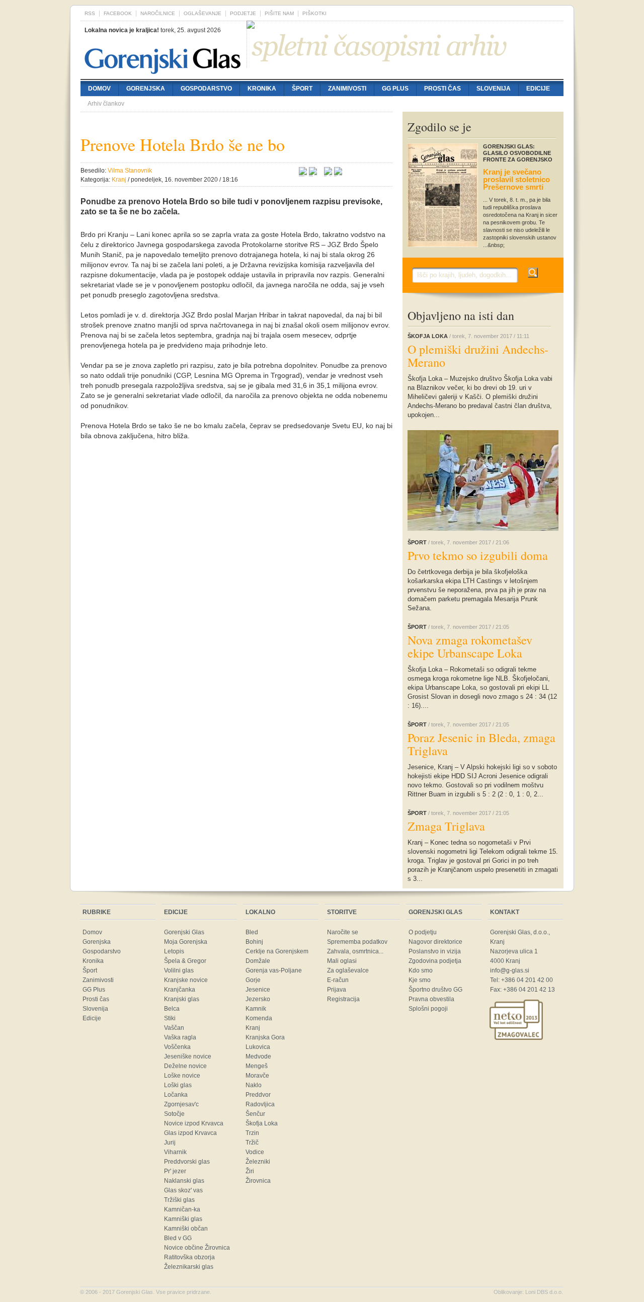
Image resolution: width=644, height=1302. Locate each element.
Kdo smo (421, 970)
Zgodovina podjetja (435, 960)
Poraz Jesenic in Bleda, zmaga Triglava (481, 744)
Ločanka (176, 1094)
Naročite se (342, 932)
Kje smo (420, 980)
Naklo (254, 1085)
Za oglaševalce (348, 970)
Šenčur (255, 1113)
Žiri (250, 1171)
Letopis (174, 951)
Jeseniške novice (187, 1056)
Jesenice (258, 989)
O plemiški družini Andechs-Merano (478, 355)
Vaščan (174, 1027)
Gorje (253, 980)
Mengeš (257, 1066)
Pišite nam (279, 13)
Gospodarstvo (206, 88)
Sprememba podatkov (357, 941)
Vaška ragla (180, 1037)
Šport (302, 88)
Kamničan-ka (182, 1209)
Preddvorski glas (187, 1161)
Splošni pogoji (428, 1008)
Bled (252, 932)
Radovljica (260, 1104)
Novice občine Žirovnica (197, 1247)
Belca (172, 1008)
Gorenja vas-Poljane (274, 970)
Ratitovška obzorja (189, 1257)
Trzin (252, 1132)
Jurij (170, 1142)
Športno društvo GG (435, 989)
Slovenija (493, 88)
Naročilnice (157, 13)
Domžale (258, 960)
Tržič (252, 1142)
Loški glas (178, 1085)
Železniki (258, 1161)
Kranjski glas (181, 999)
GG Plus (395, 88)
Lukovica (258, 1046)
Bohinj (254, 941)
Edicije (538, 88)
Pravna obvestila (431, 999)
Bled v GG (178, 1238)
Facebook (118, 13)
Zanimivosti (347, 88)
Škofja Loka (262, 1123)
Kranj (253, 1027)
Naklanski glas (184, 1180)
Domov (99, 88)
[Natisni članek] (338, 173)
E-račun (338, 980)
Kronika (262, 88)
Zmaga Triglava (446, 826)
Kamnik (256, 1008)
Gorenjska (145, 88)
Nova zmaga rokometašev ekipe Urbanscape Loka (470, 646)
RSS (90, 13)
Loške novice (182, 1075)
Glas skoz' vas (183, 1190)
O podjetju (423, 932)
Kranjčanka (179, 989)
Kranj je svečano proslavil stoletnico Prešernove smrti (516, 179)
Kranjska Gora (265, 1037)
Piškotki (314, 13)
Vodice (255, 1152)
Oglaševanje (202, 13)
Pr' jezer (175, 1171)
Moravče (257, 1075)
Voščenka (177, 1046)
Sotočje (174, 1113)
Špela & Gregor (185, 960)
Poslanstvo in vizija (435, 951)
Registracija (343, 999)
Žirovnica (258, 1180)
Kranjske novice (186, 980)
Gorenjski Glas (184, 932)
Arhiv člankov (106, 103)
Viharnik (175, 1152)
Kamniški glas (183, 1219)
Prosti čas (442, 88)
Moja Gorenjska (185, 941)
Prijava (336, 989)
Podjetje (243, 13)
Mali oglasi (342, 960)
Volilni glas (179, 970)
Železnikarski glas (188, 1266)
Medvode (258, 1056)
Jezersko (258, 999)
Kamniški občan (186, 1228)
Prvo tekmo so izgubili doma (478, 555)
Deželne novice (185, 1066)
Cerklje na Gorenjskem (277, 951)
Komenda (259, 1018)
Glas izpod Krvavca (190, 1132)
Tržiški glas (179, 1199)
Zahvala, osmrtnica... (355, 951)
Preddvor (258, 1094)
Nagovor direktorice (435, 941)
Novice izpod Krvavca (193, 1123)
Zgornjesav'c (181, 1104)
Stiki (170, 1018)
